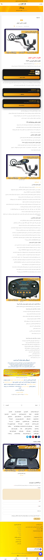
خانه (26, 10)
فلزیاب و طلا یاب (38, 187)
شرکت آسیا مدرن (25, 386)
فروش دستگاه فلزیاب (31, 384)
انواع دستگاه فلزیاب (35, 421)
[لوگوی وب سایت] (22, 4)
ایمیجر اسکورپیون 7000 (11, 424)
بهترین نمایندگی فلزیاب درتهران (17, 380)
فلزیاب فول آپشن (39, 545)
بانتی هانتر (36, 426)
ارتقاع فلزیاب (36, 414)
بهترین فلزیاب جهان (13, 431)
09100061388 (39, 529)
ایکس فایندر (27, 424)
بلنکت (21, 428)
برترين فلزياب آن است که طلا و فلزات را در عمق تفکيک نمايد (23, 426)
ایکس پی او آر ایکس (35, 424)
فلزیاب (21, 20)
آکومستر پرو (26, 411)
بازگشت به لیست (22, 405)
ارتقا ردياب (10, 411)
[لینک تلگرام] (27, 437)
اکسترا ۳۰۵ (11, 419)
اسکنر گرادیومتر (35, 419)
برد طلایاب (9, 426)
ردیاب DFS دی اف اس (21, 473)
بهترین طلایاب (28, 431)
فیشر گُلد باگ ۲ (18, 539)
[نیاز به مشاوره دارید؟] (22, 103)
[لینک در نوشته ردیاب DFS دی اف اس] (22, 457)
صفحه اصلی (19, 527)
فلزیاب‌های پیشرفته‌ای (35, 122)
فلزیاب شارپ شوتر (37, 63)
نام (40, 501)
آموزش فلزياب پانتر (18, 411)
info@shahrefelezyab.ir (37, 531)
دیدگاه (39, 487)
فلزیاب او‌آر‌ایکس (18, 541)
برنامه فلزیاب (36, 428)
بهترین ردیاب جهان (14, 428)
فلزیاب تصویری (39, 543)
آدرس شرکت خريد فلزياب (34, 411)
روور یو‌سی (19, 543)
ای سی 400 (11, 421)
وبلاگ (24, 10)
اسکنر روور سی (36, 416)
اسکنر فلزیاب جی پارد (27, 416)
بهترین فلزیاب (21, 431)
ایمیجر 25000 (20, 424)
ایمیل (39, 506)
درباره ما (19, 533)
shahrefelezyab (26, 26)
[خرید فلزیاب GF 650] (22, 74)
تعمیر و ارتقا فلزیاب (8, 382)
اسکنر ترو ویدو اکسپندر (22, 414)
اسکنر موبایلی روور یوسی (20, 419)
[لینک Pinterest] (33, 437)
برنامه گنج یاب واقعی (28, 428)
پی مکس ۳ (10, 433)
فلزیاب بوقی (40, 541)
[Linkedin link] (30, 437)
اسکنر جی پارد (14, 414)
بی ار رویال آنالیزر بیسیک (27, 433)
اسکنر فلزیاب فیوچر (18, 416)
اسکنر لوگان (28, 419)
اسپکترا (30, 414)
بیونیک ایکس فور (17, 433)
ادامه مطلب (21, 475)
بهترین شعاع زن (35, 431)
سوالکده (26, 394)
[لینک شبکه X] (36, 437)
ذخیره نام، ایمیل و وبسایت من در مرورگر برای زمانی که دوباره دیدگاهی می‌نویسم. (25, 515)
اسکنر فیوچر (10, 416)
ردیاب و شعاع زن (39, 539)
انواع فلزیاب (17, 421)
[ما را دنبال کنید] (22, 92)
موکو (18, 555)
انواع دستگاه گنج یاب (25, 421)
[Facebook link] (39, 437)
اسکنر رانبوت (7, 414)
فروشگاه (19, 529)
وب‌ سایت (39, 511)
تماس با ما (19, 531)
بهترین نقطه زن (36, 433)
